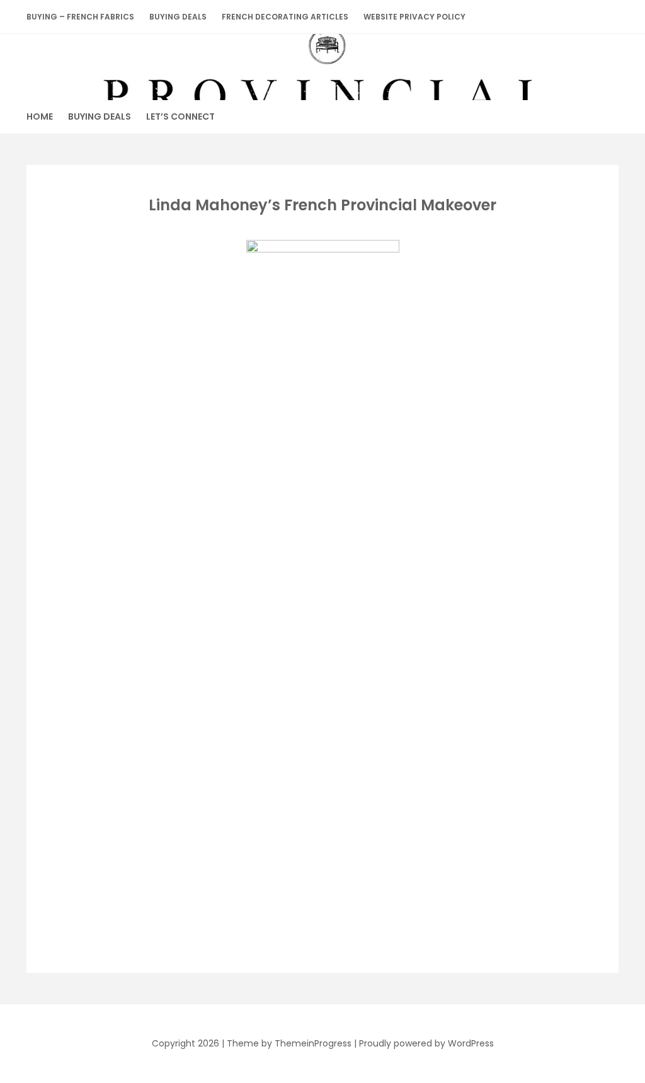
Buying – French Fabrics (80, 16)
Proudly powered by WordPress (426, 1043)
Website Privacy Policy (414, 16)
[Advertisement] (320, 524)
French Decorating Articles (285, 16)
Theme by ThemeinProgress (289, 1043)
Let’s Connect (180, 116)
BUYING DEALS (178, 16)
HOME (39, 116)
